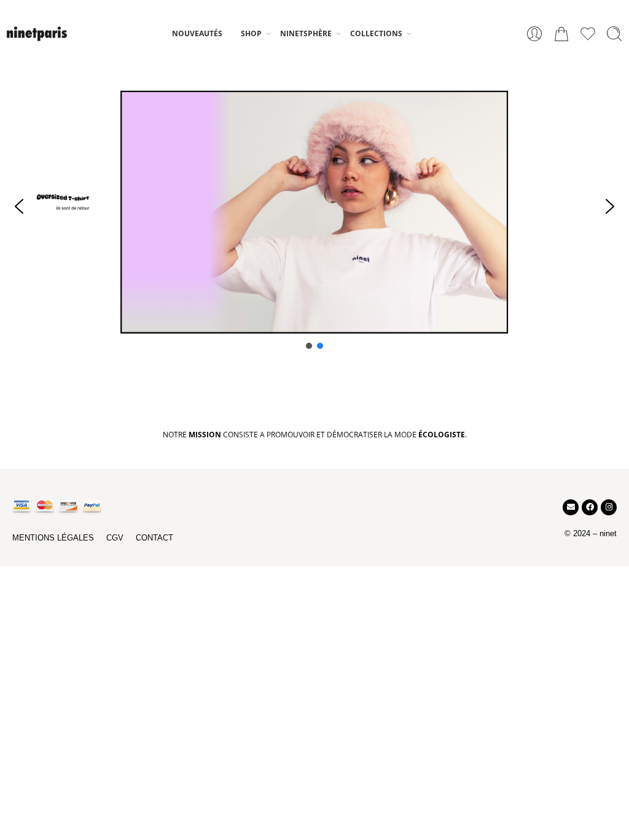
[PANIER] (561, 33)
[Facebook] (590, 507)
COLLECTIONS (376, 33)
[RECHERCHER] (614, 33)
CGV (114, 537)
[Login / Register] (534, 34)
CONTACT (154, 537)
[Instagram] (609, 507)
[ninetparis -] (37, 33)
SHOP (251, 33)
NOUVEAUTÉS (197, 33)
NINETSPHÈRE (306, 33)
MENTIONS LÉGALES (53, 537)
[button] (19, 206)
